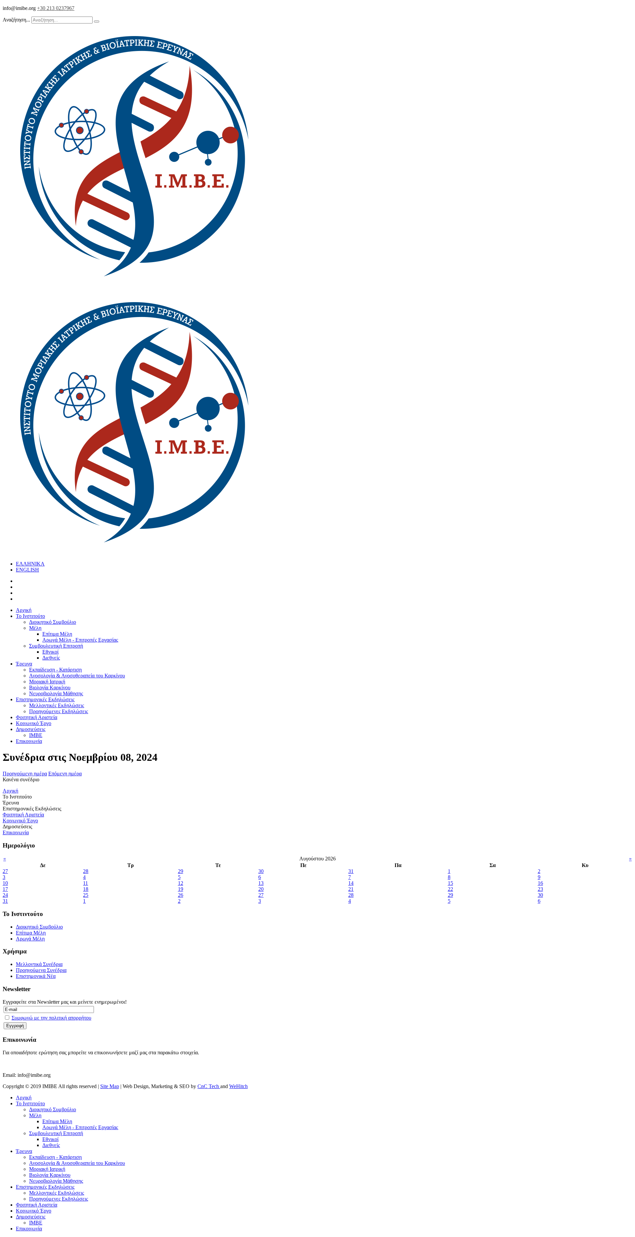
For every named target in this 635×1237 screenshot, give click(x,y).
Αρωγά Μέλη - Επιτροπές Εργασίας (80, 640)
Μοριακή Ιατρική (47, 681)
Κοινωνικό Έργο (33, 723)
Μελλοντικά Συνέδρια (39, 964)
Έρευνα (24, 663)
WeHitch (238, 1086)
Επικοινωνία (29, 741)
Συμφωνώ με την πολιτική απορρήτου (51, 1018)
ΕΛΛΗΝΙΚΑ (30, 564)
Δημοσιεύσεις (30, 729)
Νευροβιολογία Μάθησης (56, 693)
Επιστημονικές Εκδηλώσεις (45, 699)
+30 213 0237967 (55, 8)
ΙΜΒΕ (35, 735)
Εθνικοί (50, 652)
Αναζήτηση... (16, 20)
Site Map (109, 1086)
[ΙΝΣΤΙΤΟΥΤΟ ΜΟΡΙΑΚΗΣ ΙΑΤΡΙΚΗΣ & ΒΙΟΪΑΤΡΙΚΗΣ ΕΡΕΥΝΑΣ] (135, 286)
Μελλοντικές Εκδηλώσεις (56, 705)
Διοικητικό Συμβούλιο (52, 622)
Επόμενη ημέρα (65, 773)
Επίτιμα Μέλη (57, 634)
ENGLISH (27, 570)
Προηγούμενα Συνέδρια (41, 970)
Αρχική (23, 610)
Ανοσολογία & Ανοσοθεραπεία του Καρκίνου (77, 675)
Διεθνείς (51, 658)
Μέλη (35, 628)
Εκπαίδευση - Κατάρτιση (55, 669)
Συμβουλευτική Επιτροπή (56, 646)
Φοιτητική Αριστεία (36, 717)
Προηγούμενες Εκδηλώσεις (58, 711)
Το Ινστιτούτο (30, 616)
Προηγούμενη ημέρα (25, 773)
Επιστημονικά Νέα (36, 976)
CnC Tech (208, 1086)
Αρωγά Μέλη (30, 938)
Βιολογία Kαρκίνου (49, 687)
